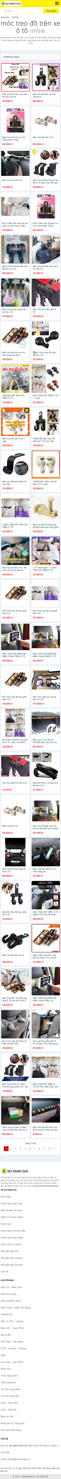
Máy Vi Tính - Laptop (12, 1321)
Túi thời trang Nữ (10, 1396)
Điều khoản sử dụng (11, 1210)
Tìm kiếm (51, 10)
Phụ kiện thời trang (11, 1430)
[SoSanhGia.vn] (15, 3)
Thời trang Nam (9, 1375)
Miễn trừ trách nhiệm (12, 1217)
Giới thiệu (6, 1196)
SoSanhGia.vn (28, 1476)
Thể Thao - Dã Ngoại (12, 1341)
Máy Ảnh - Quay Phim (12, 1328)
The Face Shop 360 (32, 1468)
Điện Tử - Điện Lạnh (11, 1287)
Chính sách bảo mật (11, 1203)
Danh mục (6, 1223)
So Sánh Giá (42, 1476)
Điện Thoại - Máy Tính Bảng (15, 1307)
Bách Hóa (6, 1368)
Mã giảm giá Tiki (9, 1251)
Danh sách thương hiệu (13, 1230)
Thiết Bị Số (6, 1314)
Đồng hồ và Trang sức (13, 1423)
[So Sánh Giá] (15, 1171)
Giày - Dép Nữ (8, 1409)
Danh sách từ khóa (11, 1244)
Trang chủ (5, 17)
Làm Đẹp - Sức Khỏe (12, 1362)
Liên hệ (4, 1271)
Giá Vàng (46, 1468)
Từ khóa (15, 17)
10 (50, 1148)
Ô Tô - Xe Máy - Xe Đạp (13, 1348)
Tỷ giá (19, 1468)
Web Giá (55, 1468)
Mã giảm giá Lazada (11, 1257)
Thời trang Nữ (8, 1382)
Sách (3, 1355)
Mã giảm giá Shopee (12, 1264)
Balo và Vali (7, 1416)
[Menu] (57, 3)
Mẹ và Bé (6, 1334)
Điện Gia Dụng (8, 1294)
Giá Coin (4, 1471)
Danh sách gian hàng (12, 1237)
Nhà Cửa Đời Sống (11, 1300)
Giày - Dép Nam (9, 1402)
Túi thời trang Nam (11, 1389)
